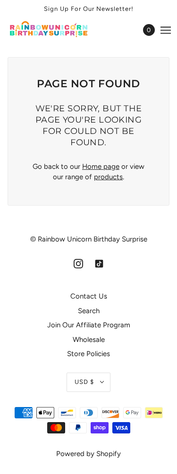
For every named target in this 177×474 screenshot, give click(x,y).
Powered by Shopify (88, 453)
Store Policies (88, 353)
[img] (78, 263)
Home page (100, 166)
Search (89, 311)
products (108, 177)
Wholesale (89, 339)
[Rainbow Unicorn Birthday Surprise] (58, 30)
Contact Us (88, 296)
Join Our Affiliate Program (88, 325)
